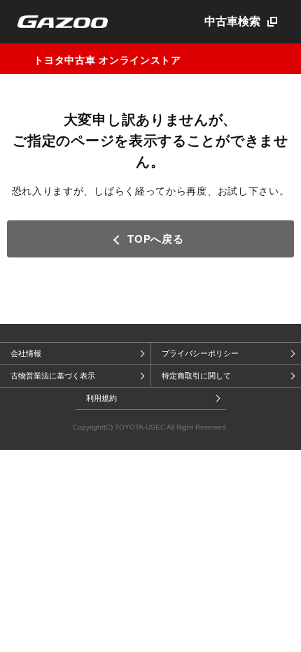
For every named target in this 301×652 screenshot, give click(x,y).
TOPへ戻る (155, 239)
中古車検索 (232, 21)
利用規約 (101, 398)
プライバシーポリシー (200, 353)
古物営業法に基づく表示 (52, 375)
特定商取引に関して (196, 375)
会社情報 (25, 353)
